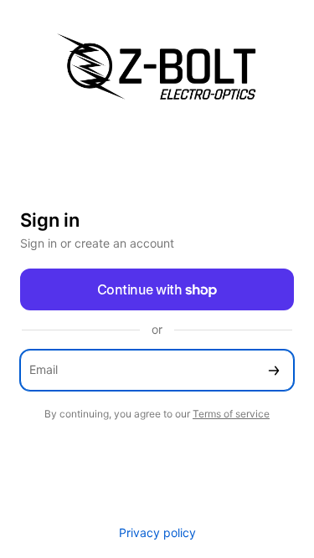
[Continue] (274, 370)
